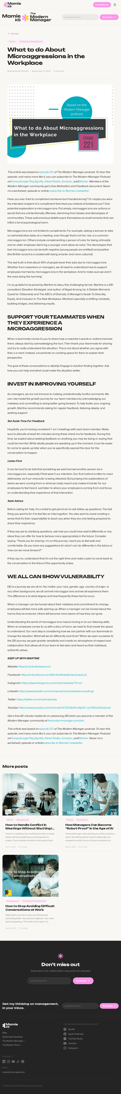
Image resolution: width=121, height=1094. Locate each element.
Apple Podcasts (76, 1033)
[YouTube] (13, 1061)
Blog (4, 1032)
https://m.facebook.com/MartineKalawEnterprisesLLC (54, 675)
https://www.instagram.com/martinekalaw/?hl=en (51, 683)
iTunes (15, 181)
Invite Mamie (102, 4)
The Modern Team (12, 1044)
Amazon (67, 181)
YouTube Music (75, 1038)
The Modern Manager (13, 1040)
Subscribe (108, 17)
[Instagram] (8, 1061)
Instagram (73, 1048)
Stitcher (83, 181)
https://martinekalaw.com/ (34, 666)
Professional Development (31, 41)
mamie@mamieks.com (13, 1072)
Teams (12, 41)
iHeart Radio (52, 181)
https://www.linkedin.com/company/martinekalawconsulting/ (56, 691)
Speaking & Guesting (12, 1036)
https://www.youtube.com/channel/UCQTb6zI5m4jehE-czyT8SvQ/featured (65, 707)
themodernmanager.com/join (66, 720)
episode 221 (46, 172)
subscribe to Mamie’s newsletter (69, 191)
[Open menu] (114, 4)
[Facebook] (22, 1061)
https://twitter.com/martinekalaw (37, 699)
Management (23, 820)
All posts (15, 33)
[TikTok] (18, 1061)
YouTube (72, 1043)
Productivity (82, 820)
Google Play (26, 181)
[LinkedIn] (3, 1061)
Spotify (39, 181)
